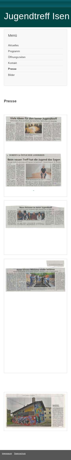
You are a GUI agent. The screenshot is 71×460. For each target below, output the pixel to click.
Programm (14, 51)
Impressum (7, 453)
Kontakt (12, 63)
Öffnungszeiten (16, 57)
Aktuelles (13, 45)
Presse (12, 68)
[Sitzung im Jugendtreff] (33, 140)
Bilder (11, 74)
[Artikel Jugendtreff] (33, 185)
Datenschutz (20, 453)
